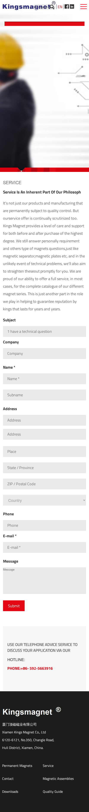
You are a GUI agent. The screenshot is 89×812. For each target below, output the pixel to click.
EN (60, 7)
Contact (8, 778)
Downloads (10, 791)
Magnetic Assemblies (58, 778)
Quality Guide (53, 791)
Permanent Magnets (17, 765)
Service (48, 765)
